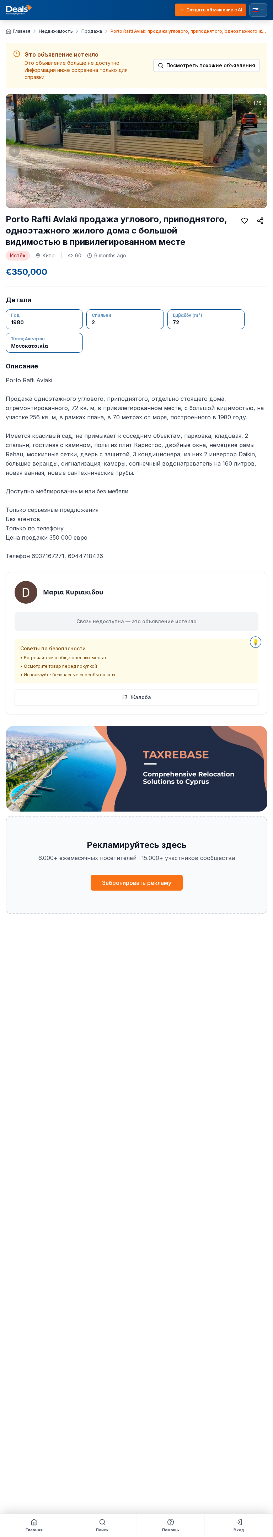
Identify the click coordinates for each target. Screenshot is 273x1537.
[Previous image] (14, 151)
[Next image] (258, 151)
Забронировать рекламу (136, 882)
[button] (136, 151)
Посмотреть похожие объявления (210, 65)
